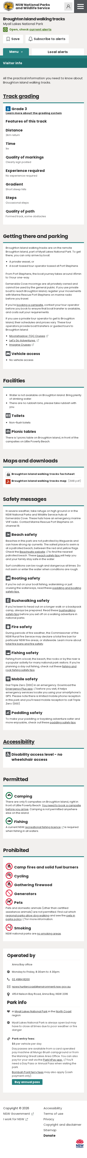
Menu (14, 52)
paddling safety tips (63, 722)
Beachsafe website (32, 552)
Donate (49, 1135)
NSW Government (16, 1113)
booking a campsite (30, 305)
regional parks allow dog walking (27, 915)
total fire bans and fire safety (24, 644)
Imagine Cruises (20, 345)
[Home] (8, 6)
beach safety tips (48, 555)
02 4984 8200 (21, 979)
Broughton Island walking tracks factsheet (43, 474)
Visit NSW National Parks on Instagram (15, 1151)
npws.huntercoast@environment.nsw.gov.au (41, 987)
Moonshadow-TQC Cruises (27, 336)
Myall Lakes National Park (31, 1011)
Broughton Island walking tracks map (46, 481)
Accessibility (53, 1108)
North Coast (63, 1011)
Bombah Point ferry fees (28, 1072)
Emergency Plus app (19, 689)
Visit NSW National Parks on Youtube (24, 1151)
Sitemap (50, 1130)
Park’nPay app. (53, 1060)
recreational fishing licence (43, 827)
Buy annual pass (27, 1082)
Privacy (49, 1119)
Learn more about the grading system (34, 113)
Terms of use (53, 1113)
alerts (58, 52)
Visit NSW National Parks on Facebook (7, 1151)
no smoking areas (49, 934)
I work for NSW (13, 1119)
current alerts (40, 29)
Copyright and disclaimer (62, 1124)
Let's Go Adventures (22, 340)
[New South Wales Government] (80, 1143)
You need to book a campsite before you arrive (43, 807)
